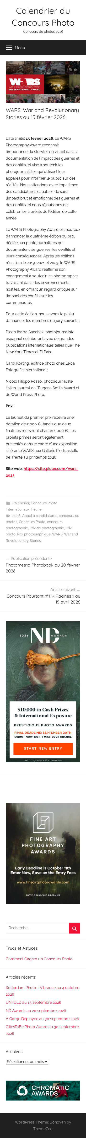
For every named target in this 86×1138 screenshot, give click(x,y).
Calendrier (20, 503)
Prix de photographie (47, 528)
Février (37, 509)
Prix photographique (34, 534)
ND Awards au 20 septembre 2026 (36, 1010)
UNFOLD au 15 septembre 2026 (33, 1002)
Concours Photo (32, 522)
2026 (16, 516)
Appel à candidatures (39, 516)
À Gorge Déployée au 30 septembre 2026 (42, 1019)
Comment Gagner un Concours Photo (39, 959)
